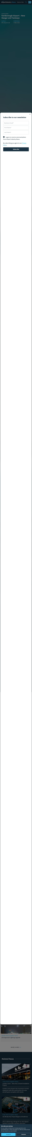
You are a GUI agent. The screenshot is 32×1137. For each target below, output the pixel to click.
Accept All (8, 1134)
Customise (23, 1134)
